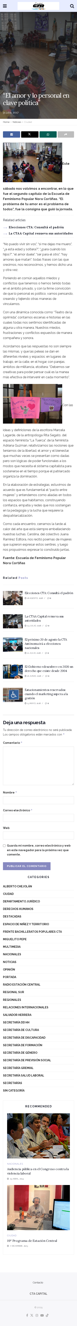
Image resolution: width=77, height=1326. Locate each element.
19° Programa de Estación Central (32, 1241)
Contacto (38, 1282)
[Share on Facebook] (11, 134)
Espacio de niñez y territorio (26, 924)
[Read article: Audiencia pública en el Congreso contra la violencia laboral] (38, 1135)
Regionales (12, 999)
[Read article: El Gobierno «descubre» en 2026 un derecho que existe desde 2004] (13, 672)
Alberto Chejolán (17, 886)
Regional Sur (13, 992)
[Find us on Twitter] (31, 1315)
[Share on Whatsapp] (48, 134)
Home (6, 122)
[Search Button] (72, 6)
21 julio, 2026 (33, 653)
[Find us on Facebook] (27, 1315)
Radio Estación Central (21, 984)
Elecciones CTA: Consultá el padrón (36, 227)
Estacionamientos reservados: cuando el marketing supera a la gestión (46, 694)
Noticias (17, 122)
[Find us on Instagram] (37, 1315)
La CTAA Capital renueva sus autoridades (41, 233)
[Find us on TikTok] (47, 1315)
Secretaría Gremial (18, 1068)
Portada (9, 977)
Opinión (9, 969)
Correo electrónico (18, 810)
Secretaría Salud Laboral (23, 1075)
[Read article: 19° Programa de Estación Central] (38, 1207)
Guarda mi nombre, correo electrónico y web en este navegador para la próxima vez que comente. (38, 850)
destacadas (12, 916)
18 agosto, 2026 (34, 598)
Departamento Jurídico (21, 901)
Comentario (13, 743)
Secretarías (12, 1083)
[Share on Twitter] (29, 134)
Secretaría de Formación (22, 1045)
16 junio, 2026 (33, 676)
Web (6, 828)
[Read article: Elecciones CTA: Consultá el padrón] (13, 598)
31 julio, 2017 (11, 112)
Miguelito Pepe (15, 939)
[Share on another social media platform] (66, 134)
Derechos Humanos (18, 909)
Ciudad (28, 122)
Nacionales (12, 954)
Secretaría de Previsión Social (27, 1060)
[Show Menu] (5, 6)
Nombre (10, 792)
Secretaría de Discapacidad (24, 1037)
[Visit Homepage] (38, 6)
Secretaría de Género (20, 1052)
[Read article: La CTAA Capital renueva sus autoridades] (13, 621)
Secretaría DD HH (16, 1022)
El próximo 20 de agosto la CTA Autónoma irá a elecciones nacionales (46, 644)
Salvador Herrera (17, 1014)
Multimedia (12, 946)
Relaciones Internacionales (25, 1007)
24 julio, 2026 (33, 626)
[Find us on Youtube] (42, 1315)
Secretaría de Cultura (21, 1030)
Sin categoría (13, 1090)
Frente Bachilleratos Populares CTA (32, 931)
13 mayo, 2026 (33, 703)
